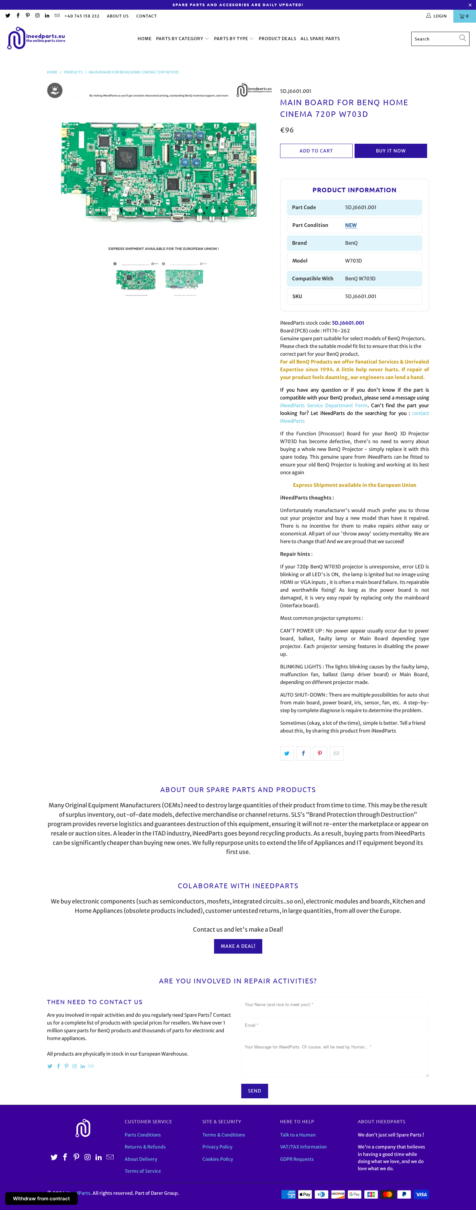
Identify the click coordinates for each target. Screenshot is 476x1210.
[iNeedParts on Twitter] (7, 16)
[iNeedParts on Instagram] (37, 16)
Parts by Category (180, 38)
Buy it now (391, 151)
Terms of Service (143, 1171)
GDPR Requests (297, 1159)
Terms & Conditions (223, 1135)
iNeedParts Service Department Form (324, 405)
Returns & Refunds (145, 1147)
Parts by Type (231, 38)
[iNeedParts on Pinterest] (27, 16)
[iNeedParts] (36, 39)
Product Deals (277, 38)
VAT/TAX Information (303, 1147)
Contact (146, 16)
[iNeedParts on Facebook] (17, 16)
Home (145, 38)
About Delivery (141, 1159)
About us (118, 16)
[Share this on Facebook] (304, 753)
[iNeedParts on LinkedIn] (47, 16)
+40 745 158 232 (81, 16)
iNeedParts (78, 1193)
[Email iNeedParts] (56, 16)
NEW (351, 225)
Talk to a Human (298, 1135)
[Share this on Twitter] (287, 753)
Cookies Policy (217, 1159)
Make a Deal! (238, 946)
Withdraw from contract (41, 1198)
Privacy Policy (217, 1147)
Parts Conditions (143, 1135)
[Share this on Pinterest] (320, 753)
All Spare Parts (320, 38)
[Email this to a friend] (337, 753)
